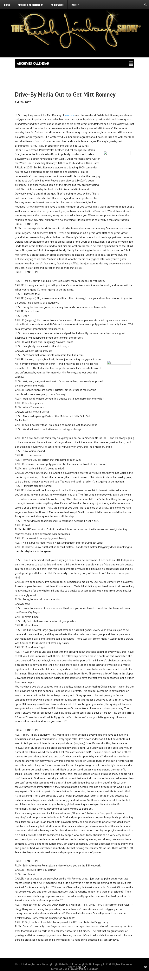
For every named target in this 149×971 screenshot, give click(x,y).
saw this (69, 115)
